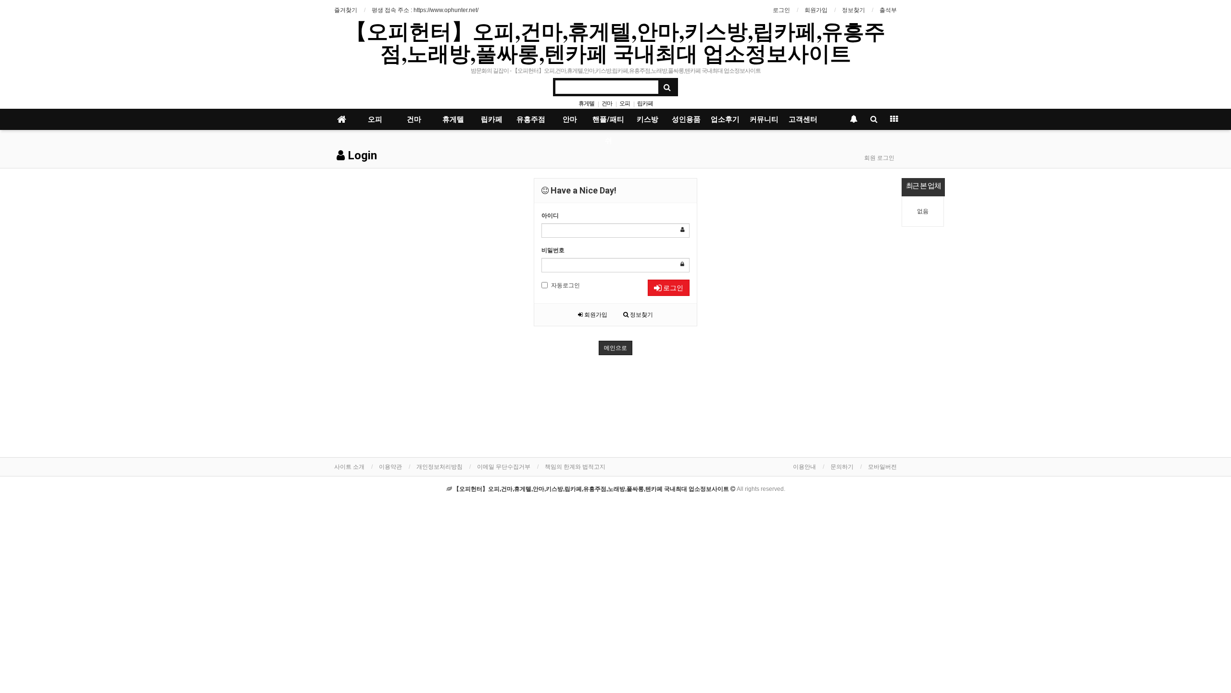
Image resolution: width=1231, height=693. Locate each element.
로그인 (781, 10)
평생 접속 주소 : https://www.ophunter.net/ (425, 10)
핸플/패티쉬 (608, 122)
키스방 (647, 119)
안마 (570, 119)
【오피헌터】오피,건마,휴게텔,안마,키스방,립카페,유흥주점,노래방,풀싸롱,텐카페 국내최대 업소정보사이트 (615, 41)
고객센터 (803, 119)
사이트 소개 (349, 466)
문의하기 (842, 466)
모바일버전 (882, 466)
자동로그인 (565, 285)
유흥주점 (530, 119)
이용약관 (390, 466)
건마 (607, 103)
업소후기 (725, 119)
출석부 (888, 10)
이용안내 (804, 466)
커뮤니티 (764, 119)
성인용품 (686, 119)
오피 (624, 103)
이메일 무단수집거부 (503, 466)
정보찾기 (853, 10)
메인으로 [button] (615, 348)
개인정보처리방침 (439, 466)
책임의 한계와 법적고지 (575, 466)
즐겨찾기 (345, 10)
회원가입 (816, 10)
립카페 (645, 103)
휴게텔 (586, 103)
